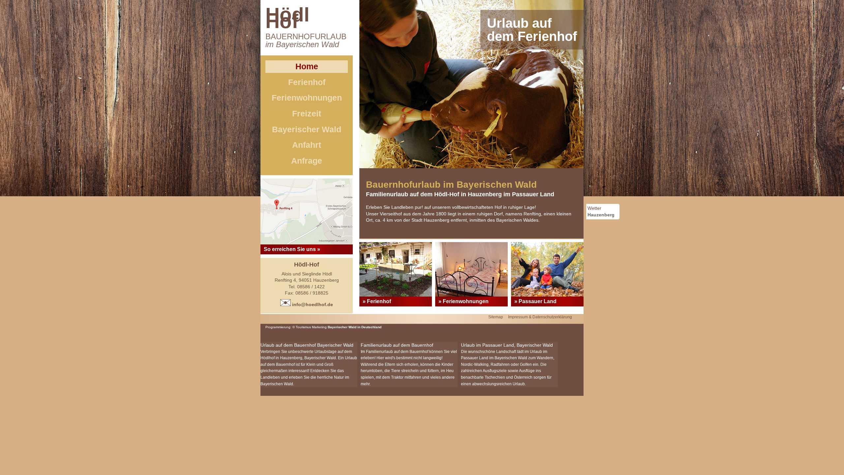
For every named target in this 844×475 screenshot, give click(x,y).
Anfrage (306, 160)
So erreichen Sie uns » (292, 249)
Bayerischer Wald (306, 129)
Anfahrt (306, 144)
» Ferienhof (377, 301)
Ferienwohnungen (307, 97)
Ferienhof (306, 82)
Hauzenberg (601, 214)
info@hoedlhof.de (312, 304)
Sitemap (495, 317)
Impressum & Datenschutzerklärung (540, 317)
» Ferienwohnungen (463, 301)
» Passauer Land (535, 301)
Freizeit (306, 113)
